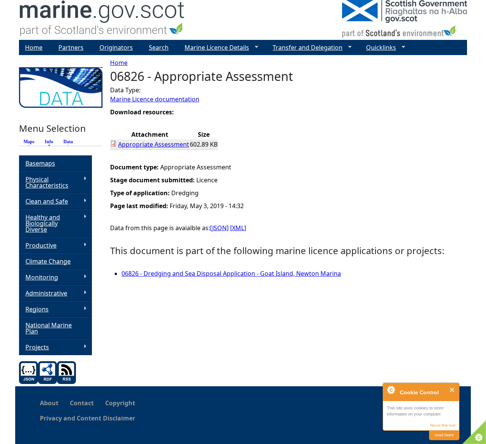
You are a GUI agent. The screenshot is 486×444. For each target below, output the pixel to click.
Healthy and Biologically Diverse (39, 223)
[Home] (102, 20)
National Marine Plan (48, 328)
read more (444, 435)
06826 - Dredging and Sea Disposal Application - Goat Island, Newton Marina (231, 273)
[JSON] (219, 228)
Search (159, 47)
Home (119, 62)
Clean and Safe (43, 201)
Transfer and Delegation (304, 47)
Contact (82, 403)
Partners (71, 47)
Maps (29, 141)
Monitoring (38, 277)
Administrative (43, 293)
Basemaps (40, 163)
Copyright (120, 403)
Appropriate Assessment (153, 144)
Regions (34, 309)
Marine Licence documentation (154, 99)
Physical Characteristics (43, 182)
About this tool (442, 425)
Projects (34, 347)
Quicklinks (378, 47)
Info (51, 141)
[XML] (238, 228)
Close (452, 389)
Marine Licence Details (213, 47)
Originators (116, 47)
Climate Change (48, 261)
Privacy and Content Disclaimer (87, 418)
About (49, 403)
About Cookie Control (390, 389)
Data (68, 141)
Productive (38, 245)
